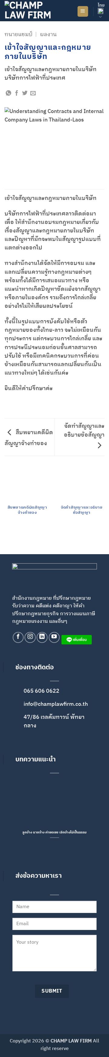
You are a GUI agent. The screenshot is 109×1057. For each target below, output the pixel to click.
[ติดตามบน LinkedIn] (42, 637)
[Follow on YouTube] (54, 637)
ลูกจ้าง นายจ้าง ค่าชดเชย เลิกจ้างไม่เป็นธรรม (54, 832)
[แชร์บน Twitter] (25, 94)
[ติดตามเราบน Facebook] (18, 637)
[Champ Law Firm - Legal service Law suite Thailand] (35, 10)
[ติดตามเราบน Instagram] (30, 637)
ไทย (101, 5)
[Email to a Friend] (33, 94)
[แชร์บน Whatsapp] (8, 94)
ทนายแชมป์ (18, 34)
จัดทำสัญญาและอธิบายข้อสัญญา (84, 430)
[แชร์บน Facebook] (16, 94)
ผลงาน (48, 34)
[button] (83, 11)
